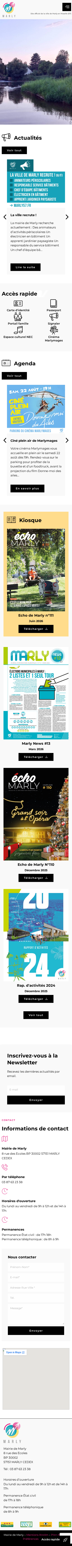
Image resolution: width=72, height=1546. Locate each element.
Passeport (54, 310)
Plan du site (58, 1535)
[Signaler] (53, 316)
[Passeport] (53, 303)
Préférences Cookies (36, 1539)
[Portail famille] (18, 316)
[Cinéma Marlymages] (53, 330)
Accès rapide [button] (50, 1539)
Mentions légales (37, 1535)
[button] (67, 217)
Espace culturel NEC (18, 337)
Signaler (54, 323)
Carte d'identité (18, 310)
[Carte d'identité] (18, 303)
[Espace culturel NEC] (18, 330)
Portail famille (18, 323)
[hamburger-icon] (66, 7)
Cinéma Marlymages (54, 338)
